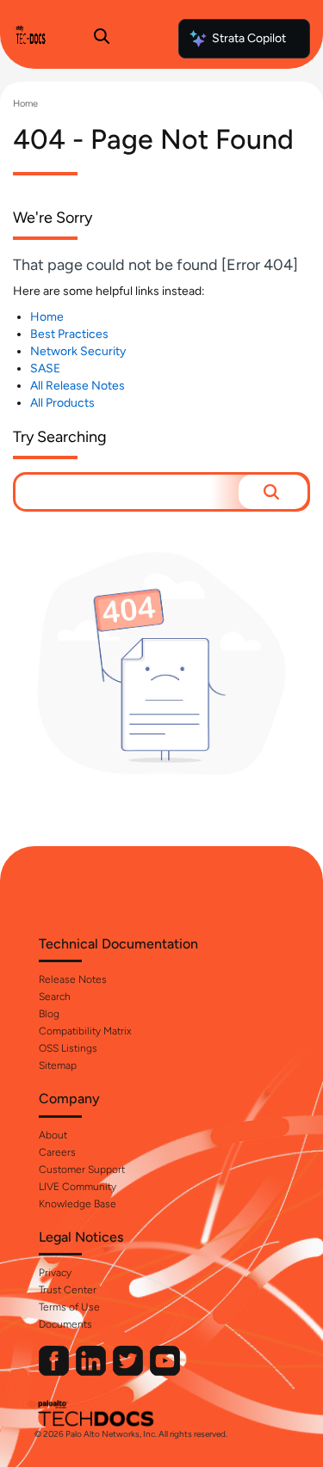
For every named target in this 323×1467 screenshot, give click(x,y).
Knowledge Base (77, 1204)
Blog (49, 1014)
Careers (57, 1152)
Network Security (78, 351)
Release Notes (73, 979)
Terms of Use (69, 1307)
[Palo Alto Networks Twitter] (129, 1372)
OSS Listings (68, 1048)
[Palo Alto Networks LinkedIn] (92, 1372)
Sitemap (58, 1065)
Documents (65, 1324)
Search (55, 997)
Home (25, 103)
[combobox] (127, 492)
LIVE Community (77, 1187)
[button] (273, 492)
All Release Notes (77, 385)
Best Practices (69, 334)
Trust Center (67, 1290)
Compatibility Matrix (85, 1031)
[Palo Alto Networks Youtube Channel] (165, 1372)
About (53, 1135)
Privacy (55, 1273)
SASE (45, 368)
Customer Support (82, 1169)
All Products (62, 403)
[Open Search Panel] (102, 38)
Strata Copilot (249, 38)
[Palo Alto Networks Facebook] (55, 1372)
